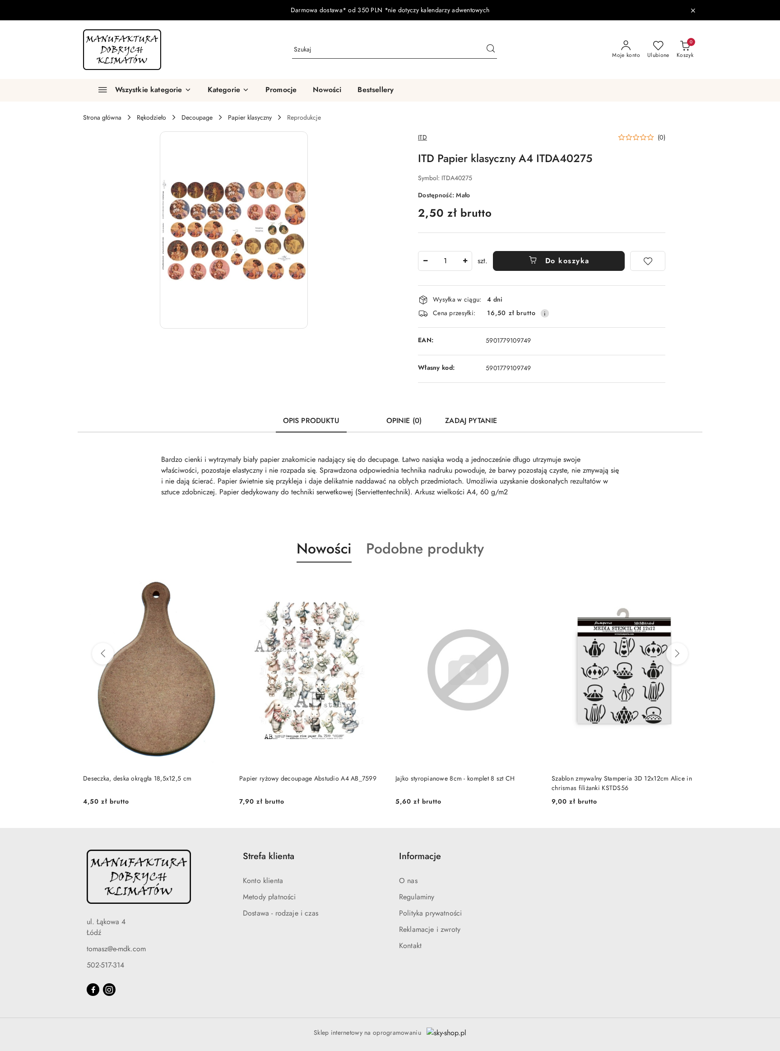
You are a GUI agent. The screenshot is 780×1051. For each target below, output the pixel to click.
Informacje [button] (420, 856)
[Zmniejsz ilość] (425, 260)
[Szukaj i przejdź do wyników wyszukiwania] (490, 49)
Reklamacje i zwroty (429, 929)
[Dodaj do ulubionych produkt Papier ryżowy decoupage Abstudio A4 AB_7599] (374, 584)
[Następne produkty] (677, 654)
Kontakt (410, 945)
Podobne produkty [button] (425, 548)
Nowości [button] (324, 548)
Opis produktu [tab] (311, 420)
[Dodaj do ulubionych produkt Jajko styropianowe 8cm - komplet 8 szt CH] (530, 584)
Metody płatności (269, 897)
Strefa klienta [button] (268, 856)
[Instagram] (109, 989)
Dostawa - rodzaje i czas (280, 913)
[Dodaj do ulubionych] (647, 261)
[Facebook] (93, 989)
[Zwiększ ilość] (465, 260)
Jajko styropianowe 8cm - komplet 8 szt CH (455, 778)
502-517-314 (105, 965)
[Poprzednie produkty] (103, 654)
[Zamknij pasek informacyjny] (693, 10)
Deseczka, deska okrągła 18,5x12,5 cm (137, 778)
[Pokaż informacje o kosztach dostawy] (545, 313)
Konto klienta (263, 880)
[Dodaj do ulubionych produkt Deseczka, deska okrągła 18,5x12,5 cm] (218, 584)
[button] (228, 90)
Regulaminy (417, 897)
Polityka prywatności (430, 913)
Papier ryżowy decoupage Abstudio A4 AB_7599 (307, 778)
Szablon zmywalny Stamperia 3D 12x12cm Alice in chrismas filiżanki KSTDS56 (622, 783)
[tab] (363, 417)
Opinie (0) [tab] (404, 420)
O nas (408, 880)
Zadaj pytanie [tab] (471, 420)
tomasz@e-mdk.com (116, 949)
